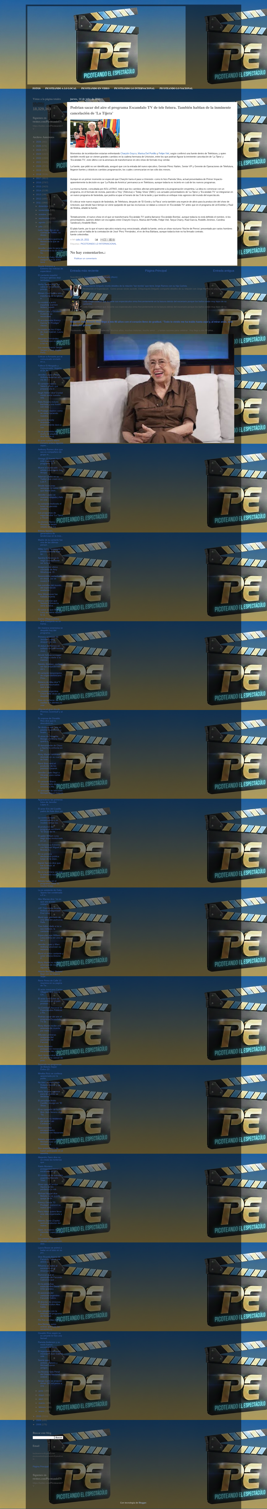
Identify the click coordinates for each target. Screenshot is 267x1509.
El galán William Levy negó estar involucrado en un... (50, 838)
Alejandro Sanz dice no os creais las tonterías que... (50, 1159)
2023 (39, 154)
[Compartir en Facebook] (110, 239)
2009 (39, 1420)
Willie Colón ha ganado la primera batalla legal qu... (50, 551)
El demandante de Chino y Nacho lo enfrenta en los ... (50, 748)
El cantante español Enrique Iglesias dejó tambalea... (49, 277)
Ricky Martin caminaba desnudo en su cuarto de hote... (50, 757)
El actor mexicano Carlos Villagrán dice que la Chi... (50, 992)
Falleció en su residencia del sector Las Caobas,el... (50, 1121)
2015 (39, 186)
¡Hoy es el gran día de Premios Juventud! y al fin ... (50, 711)
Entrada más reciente (84, 270)
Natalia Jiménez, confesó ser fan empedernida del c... (50, 666)
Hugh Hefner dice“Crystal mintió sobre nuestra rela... (50, 395)
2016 (39, 182)
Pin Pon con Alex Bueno (49, 1320)
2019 (39, 170)
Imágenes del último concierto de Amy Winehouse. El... (48, 569)
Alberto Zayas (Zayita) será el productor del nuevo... (49, 1223)
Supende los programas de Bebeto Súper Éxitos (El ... (49, 1067)
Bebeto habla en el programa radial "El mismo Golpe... (48, 883)
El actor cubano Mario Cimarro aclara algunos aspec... (50, 443)
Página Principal (156, 270)
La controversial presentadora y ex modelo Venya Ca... (48, 820)
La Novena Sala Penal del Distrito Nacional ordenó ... (49, 1374)
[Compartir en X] (107, 239)
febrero (42, 1407)
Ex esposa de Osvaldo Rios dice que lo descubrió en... (49, 720)
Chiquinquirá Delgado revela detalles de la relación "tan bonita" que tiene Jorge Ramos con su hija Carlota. (135, 286)
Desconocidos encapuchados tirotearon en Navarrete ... (50, 1131)
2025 (39, 146)
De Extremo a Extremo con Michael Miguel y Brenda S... (49, 847)
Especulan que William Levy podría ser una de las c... (50, 937)
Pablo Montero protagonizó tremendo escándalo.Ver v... (50, 1048)
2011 (38, 203)
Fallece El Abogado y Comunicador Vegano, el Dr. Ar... (50, 368)
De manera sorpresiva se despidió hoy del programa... (50, 630)
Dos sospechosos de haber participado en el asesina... (50, 1150)
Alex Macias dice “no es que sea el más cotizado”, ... (49, 901)
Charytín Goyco (129, 153)
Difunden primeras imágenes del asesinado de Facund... (47, 1039)
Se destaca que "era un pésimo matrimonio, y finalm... (49, 729)
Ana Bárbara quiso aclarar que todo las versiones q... (49, 1326)
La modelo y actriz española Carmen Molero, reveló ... (48, 304)
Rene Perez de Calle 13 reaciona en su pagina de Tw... (50, 983)
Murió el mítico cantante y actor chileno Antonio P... (50, 956)
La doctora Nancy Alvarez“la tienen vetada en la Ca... (48, 524)
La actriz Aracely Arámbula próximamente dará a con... (49, 424)
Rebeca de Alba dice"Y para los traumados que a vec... (49, 684)
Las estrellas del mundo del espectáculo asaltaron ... (49, 587)
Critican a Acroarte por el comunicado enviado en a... (50, 359)
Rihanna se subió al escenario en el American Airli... (47, 1268)
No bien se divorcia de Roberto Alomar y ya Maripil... (49, 1085)
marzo (42, 1403)
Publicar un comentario (85, 258)
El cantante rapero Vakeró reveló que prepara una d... (48, 386)
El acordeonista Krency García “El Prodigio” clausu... (49, 322)
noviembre (44, 210)
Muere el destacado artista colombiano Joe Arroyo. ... (50, 470)
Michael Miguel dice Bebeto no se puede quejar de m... (49, 1196)
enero (42, 1411)
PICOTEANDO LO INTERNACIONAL (134, 88)
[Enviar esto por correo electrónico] (101, 239)
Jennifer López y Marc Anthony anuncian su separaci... (49, 946)
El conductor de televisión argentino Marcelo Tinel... (50, 1177)
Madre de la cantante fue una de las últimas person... (50, 542)
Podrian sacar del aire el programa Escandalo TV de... (50, 1019)
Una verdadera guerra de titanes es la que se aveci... (50, 241)
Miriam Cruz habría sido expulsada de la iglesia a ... (50, 295)
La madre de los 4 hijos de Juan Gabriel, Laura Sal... (50, 332)
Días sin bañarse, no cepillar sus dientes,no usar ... (50, 702)
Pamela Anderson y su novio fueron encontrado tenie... (49, 1344)
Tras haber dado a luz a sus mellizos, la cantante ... (49, 928)
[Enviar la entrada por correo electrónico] (96, 239)
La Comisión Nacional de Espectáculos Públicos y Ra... (50, 1010)
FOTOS (36, 88)
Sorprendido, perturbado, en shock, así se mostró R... (50, 578)
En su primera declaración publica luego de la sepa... (48, 856)
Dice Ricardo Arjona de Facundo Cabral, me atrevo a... (49, 1259)
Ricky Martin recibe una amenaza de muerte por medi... (49, 1028)
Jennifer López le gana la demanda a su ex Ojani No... (50, 250)
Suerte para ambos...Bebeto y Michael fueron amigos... (47, 1364)
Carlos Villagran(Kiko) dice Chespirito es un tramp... (49, 621)
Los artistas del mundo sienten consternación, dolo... (50, 1241)
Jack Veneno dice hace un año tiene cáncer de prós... (50, 1057)
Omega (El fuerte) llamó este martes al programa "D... (49, 461)
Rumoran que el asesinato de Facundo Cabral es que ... (50, 1277)
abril (41, 1399)
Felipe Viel (164, 153)
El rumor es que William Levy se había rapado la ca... (50, 612)
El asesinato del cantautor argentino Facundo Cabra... (48, 1295)
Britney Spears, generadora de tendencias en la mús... (50, 533)
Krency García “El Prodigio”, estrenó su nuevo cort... (49, 1205)
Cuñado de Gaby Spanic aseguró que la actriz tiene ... (50, 259)
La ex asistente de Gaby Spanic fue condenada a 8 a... (50, 892)
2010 (39, 1416)
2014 (39, 190)
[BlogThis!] (104, 239)
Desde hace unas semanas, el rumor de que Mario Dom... (50, 488)
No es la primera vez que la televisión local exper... (50, 874)
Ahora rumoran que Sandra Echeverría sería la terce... (48, 603)
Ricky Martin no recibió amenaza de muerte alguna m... (49, 965)
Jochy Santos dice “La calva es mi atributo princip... (49, 286)
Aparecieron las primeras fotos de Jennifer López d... (50, 802)
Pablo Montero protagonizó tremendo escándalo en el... (50, 1169)
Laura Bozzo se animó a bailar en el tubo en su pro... (50, 1250)
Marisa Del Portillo (147, 153)
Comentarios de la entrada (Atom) (100, 277)
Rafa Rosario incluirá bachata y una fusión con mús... (49, 404)
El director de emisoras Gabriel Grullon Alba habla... (49, 1304)
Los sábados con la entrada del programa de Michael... (50, 1313)
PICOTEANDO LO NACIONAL (176, 88)
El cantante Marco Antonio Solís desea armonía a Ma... (49, 784)
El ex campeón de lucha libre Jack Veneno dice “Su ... (50, 1112)
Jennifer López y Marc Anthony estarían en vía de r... (49, 377)
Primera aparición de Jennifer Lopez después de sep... (48, 639)
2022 (39, 158)
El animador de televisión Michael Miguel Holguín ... (50, 793)
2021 (39, 162)
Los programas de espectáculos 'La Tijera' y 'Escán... (50, 515)
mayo (42, 1395)
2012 (39, 199)
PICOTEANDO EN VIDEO (95, 88)
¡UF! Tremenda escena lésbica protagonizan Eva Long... (49, 910)
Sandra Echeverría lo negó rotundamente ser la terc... (49, 560)
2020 (39, 166)
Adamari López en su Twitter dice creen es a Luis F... (50, 479)
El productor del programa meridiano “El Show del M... (49, 829)
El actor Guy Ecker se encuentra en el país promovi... (49, 1001)
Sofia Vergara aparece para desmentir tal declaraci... (49, 1094)
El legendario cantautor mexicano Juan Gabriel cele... (50, 1353)
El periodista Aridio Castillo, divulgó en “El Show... (50, 1103)
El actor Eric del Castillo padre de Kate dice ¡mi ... (50, 811)
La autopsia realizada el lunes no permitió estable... (49, 506)
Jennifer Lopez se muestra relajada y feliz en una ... (50, 497)
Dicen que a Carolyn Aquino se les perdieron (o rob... (48, 1187)
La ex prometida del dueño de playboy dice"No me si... (48, 434)
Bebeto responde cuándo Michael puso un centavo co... (50, 1141)
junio (41, 1391)
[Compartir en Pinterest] (113, 239)
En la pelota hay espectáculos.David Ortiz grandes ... (48, 1286)
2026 (39, 142)
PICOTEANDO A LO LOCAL (60, 88)
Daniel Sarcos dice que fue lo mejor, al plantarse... (49, 865)
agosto (42, 222)
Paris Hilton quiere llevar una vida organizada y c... (50, 1214)
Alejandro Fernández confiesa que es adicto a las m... (50, 341)
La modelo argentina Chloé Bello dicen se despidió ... (49, 693)
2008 (39, 1424)
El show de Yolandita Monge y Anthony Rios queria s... (50, 738)
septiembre (44, 218)
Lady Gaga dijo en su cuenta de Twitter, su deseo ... (49, 232)
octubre (43, 214)
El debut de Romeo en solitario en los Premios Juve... (50, 648)
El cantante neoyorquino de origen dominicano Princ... (50, 675)
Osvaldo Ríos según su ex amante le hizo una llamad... (50, 1335)
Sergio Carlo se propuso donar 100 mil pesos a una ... (50, 1383)
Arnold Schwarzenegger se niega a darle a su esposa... (49, 657)
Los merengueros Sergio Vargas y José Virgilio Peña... (50, 350)
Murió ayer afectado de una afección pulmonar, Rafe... (50, 919)
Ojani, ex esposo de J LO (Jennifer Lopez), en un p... (50, 1232)
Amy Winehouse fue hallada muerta (48, 595)
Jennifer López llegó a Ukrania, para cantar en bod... (49, 775)
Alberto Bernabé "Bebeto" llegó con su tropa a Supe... (50, 974)
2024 (39, 150)
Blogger (142, 1503)
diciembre (44, 206)
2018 (39, 174)
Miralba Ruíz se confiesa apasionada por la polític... (50, 1076)
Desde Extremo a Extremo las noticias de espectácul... (50, 268)
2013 (39, 194)
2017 (39, 178)
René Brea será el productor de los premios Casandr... (48, 766)
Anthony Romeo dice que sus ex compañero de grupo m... (50, 452)
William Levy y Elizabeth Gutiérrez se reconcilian (49, 314)
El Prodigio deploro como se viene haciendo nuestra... (50, 413)
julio (41, 226)
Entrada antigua (223, 270)
